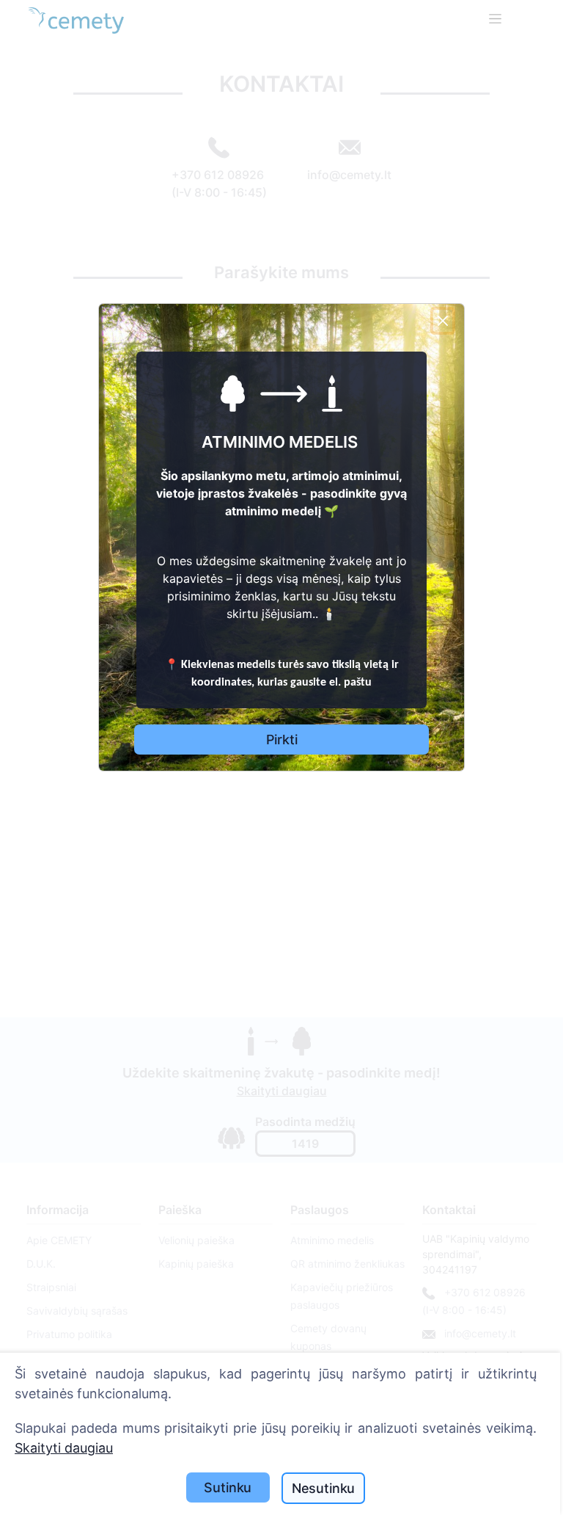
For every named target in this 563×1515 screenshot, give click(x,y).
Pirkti (282, 739)
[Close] (442, 321)
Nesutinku (323, 1488)
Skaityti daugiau (64, 1448)
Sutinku (227, 1487)
